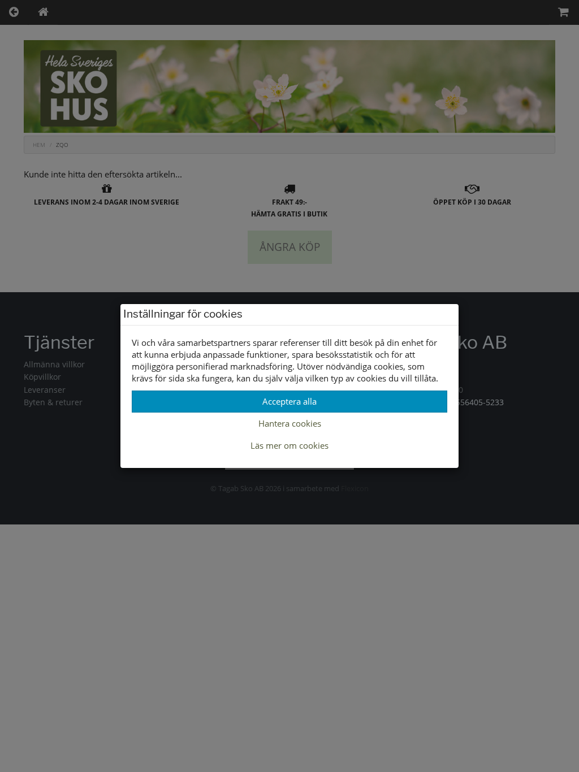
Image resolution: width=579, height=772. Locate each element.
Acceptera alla (289, 401)
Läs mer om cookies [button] (289, 445)
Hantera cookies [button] (289, 423)
